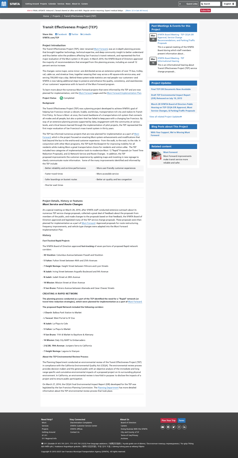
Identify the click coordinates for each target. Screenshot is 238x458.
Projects (56, 16)
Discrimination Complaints (81, 422)
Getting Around (48, 432)
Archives (124, 438)
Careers (124, 426)
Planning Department (108, 387)
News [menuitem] (68, 4)
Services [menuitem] (60, 4)
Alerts (29, 10)
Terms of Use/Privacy (129, 435)
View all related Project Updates (164, 116)
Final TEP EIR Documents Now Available (171, 89)
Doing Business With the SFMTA (134, 429)
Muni (44, 422)
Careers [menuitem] (84, 4)
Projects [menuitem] (43, 4)
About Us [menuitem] (76, 4)
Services (45, 426)
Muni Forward (101, 49)
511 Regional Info (49, 438)
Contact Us (74, 432)
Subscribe (205, 10)
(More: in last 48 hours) (136, 10)
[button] (229, 4)
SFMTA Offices (76, 429)
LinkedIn (87, 34)
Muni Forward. (135, 301)
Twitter (74, 34)
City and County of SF (130, 432)
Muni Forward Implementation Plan (124, 93)
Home (46, 16)
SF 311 (44, 435)
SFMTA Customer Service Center (83, 426)
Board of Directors (128, 422)
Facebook (62, 34)
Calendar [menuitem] (52, 4)
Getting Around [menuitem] (32, 4)
